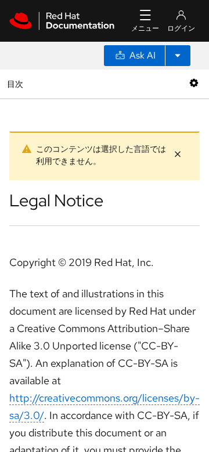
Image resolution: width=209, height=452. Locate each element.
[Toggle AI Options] (177, 55)
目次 (16, 83)
